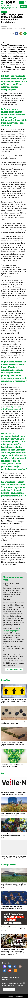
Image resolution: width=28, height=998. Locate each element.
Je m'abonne (9, 990)
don (21, 3)
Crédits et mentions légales (15, 996)
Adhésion (23, 6)
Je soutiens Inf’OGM (14, 670)
